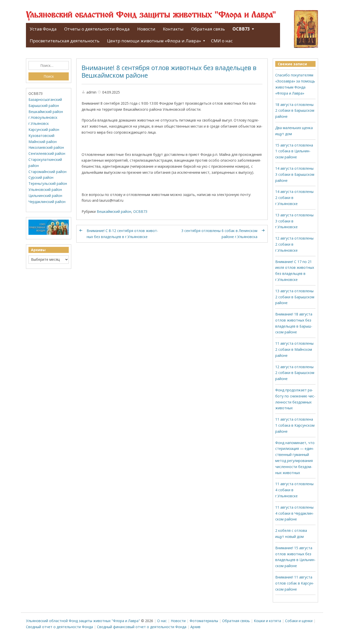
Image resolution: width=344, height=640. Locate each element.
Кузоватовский (41, 135)
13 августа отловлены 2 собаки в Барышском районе (294, 296)
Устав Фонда (43, 29)
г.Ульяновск (38, 123)
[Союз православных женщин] (48, 233)
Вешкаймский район (114, 211)
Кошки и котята (267, 620)
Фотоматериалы (204, 620)
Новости (146, 29)
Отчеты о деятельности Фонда (97, 29)
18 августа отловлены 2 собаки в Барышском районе (294, 110)
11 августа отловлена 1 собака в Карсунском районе (295, 425)
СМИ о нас (222, 41)
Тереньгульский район (47, 183)
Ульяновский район (45, 189)
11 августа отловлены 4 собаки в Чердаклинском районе (294, 513)
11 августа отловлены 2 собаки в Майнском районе (294, 349)
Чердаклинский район (46, 201)
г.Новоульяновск (42, 117)
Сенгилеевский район (46, 153)
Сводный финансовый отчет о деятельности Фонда (141, 626)
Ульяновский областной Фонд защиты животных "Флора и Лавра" (151, 15)
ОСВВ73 (241, 29)
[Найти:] (48, 65)
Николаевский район (46, 147)
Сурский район (40, 177)
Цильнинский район (45, 195)
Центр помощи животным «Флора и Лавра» (154, 41)
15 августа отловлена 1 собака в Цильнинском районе (294, 151)
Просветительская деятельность (64, 41)
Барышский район (43, 105)
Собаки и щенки (299, 620)
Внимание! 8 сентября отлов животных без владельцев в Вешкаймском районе (169, 71)
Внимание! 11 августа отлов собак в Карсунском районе (294, 583)
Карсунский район (43, 129)
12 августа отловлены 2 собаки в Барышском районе (294, 372)
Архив (195, 626)
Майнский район (42, 141)
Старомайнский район (47, 171)
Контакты (173, 29)
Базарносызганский (45, 99)
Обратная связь (208, 29)
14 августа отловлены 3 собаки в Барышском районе (294, 174)
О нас (162, 620)
